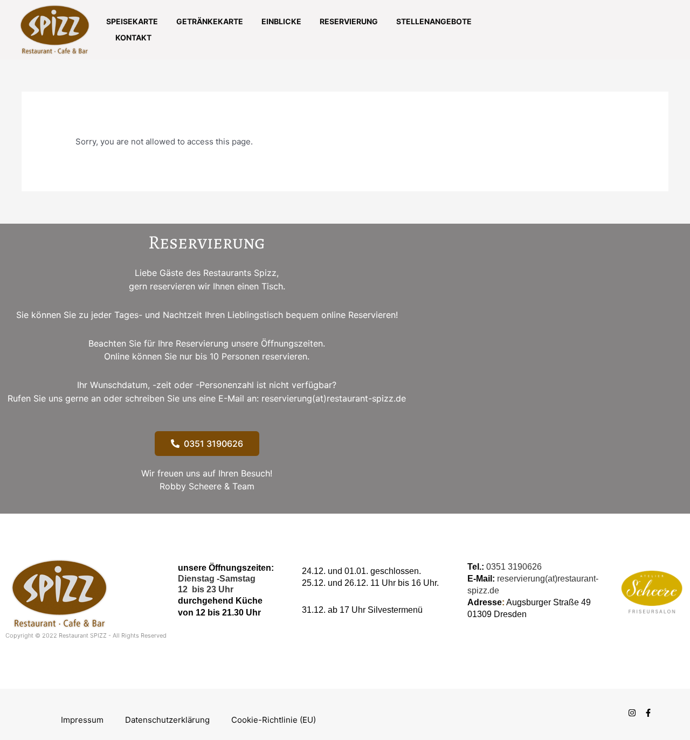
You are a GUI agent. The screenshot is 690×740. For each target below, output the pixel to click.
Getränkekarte (209, 21)
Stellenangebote (434, 21)
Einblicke (281, 21)
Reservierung (349, 21)
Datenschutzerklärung (167, 720)
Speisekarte (132, 21)
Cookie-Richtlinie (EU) (273, 720)
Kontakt (133, 37)
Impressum (82, 720)
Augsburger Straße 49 (548, 602)
